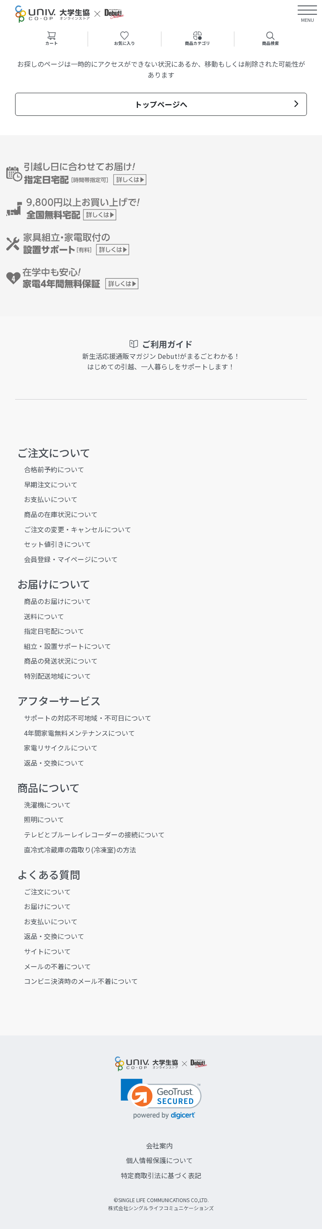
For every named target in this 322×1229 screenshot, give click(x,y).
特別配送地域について (57, 676)
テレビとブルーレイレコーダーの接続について (94, 834)
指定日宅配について (54, 631)
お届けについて (47, 906)
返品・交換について (54, 763)
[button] (161, 1099)
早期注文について (51, 484)
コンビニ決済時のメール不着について (81, 981)
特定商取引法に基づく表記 (161, 1175)
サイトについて (47, 951)
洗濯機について (47, 805)
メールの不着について (57, 966)
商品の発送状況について (61, 661)
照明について (44, 819)
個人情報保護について (159, 1160)
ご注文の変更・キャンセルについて (77, 529)
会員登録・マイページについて (71, 559)
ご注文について (47, 891)
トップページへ (161, 104)
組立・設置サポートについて (67, 646)
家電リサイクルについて (61, 748)
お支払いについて (51, 499)
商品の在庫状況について (61, 514)
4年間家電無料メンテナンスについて (79, 733)
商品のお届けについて (57, 601)
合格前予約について (54, 469)
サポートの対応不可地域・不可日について (87, 718)
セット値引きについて (57, 544)
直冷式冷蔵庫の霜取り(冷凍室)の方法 (80, 850)
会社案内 (159, 1145)
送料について (44, 616)
